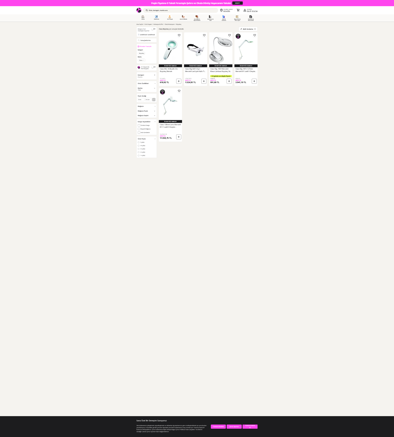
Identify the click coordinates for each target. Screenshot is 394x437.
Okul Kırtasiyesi (169, 24)
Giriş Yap (255, 11)
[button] (218, 63)
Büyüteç (178, 24)
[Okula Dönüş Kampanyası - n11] (197, 3)
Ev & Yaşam (148, 24)
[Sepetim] (238, 10)
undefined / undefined (147, 35)
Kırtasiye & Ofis (158, 24)
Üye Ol (249, 11)
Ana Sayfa (139, 24)
